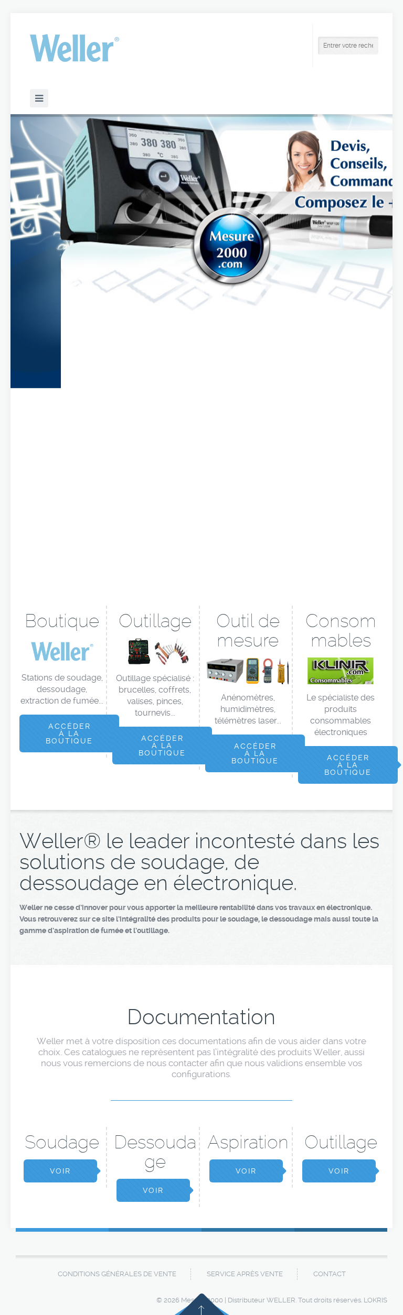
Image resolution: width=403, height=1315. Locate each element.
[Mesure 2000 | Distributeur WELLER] (74, 48)
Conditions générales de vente (117, 1274)
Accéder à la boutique (69, 733)
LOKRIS (375, 1300)
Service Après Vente (245, 1274)
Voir (60, 1171)
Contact (329, 1274)
